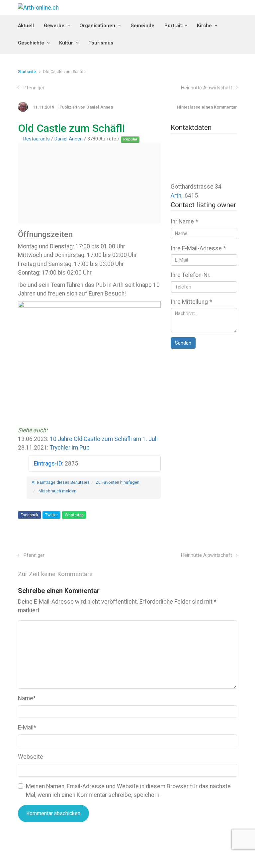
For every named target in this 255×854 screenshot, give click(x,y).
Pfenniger (34, 88)
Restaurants (36, 139)
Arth (176, 195)
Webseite (30, 756)
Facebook (29, 515)
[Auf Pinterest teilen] (215, 542)
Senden (183, 343)
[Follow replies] (102, 574)
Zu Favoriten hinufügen (117, 482)
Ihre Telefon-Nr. (191, 275)
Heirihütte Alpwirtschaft (206, 88)
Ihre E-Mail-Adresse (198, 248)
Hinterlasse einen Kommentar (207, 107)
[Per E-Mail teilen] (224, 542)
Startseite (27, 71)
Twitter (51, 515)
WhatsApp (74, 515)
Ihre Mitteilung (191, 302)
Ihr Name (184, 221)
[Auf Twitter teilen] (196, 542)
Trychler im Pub (70, 447)
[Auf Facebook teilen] (205, 542)
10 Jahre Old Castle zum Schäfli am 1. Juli (104, 439)
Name (27, 698)
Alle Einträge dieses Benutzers (61, 482)
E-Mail (27, 727)
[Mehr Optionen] (233, 542)
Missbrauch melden (57, 490)
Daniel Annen (99, 107)
